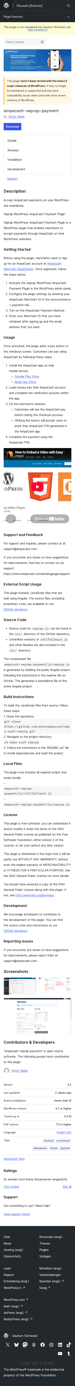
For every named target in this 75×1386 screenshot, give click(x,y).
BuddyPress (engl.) (18, 1319)
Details (12, 140)
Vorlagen (45, 1256)
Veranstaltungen (50, 1275)
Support (12, 179)
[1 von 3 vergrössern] (31, 982)
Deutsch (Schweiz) (25, 1336)
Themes (44, 1243)
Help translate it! (38, 29)
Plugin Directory (13, 16)
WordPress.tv (14, 1288)
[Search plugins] (42, 42)
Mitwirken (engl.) (50, 1268)
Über (7, 1237)
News (7, 1243)
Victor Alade (16, 116)
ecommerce (63, 1140)
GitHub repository (15, 609)
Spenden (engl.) (51, 1281)
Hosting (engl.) (13, 1250)
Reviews (13, 150)
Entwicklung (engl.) (16, 1281)
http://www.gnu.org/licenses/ (34, 895)
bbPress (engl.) (16, 1313)
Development (16, 169)
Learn (7, 1268)
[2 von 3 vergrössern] (66, 982)
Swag (44, 1288)
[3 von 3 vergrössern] (66, 1003)
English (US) (64, 1132)
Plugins (44, 1250)
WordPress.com (16, 1300)
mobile (54, 1148)
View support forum (17, 1214)
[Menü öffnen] (69, 5)
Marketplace (40, 1148)
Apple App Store (25, 382)
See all (67, 1186)
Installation (14, 159)
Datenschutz (12, 1256)
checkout (49, 1140)
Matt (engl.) (13, 1306)
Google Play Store (27, 376)
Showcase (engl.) (51, 1237)
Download (12, 126)
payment (65, 1148)
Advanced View (14, 1159)
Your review (11, 1186)
